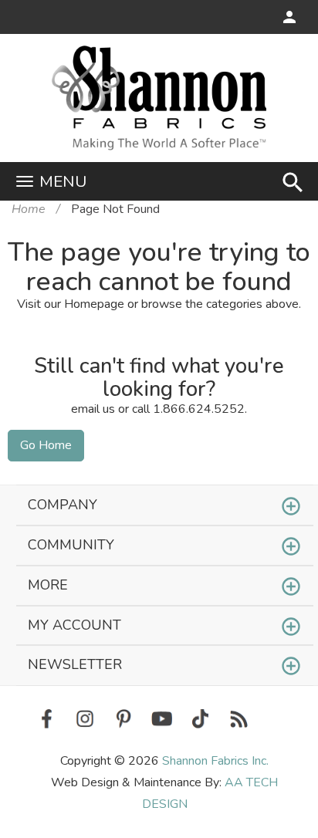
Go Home (46, 445)
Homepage (94, 304)
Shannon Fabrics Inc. (215, 760)
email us (93, 408)
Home (29, 209)
